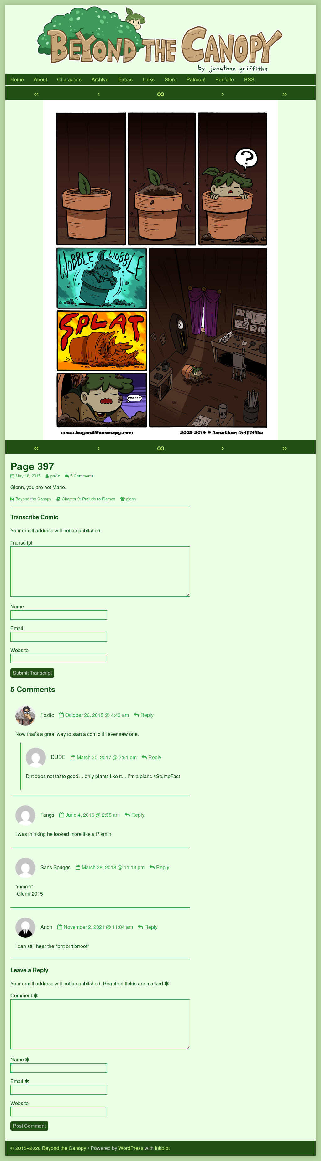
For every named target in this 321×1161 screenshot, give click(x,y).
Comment (25, 995)
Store (170, 79)
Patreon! (196, 79)
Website (19, 650)
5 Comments (82, 476)
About (40, 79)
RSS (249, 79)
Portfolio (224, 79)
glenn (131, 499)
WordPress (130, 1148)
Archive (100, 79)
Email (16, 628)
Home (17, 79)
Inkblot (162, 1148)
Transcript (21, 542)
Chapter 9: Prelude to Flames (88, 499)
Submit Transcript (32, 672)
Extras (125, 79)
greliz (55, 476)
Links (149, 79)
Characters (69, 79)
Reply (147, 714)
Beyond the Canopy (33, 499)
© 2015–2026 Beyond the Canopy (48, 1148)
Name (17, 606)
